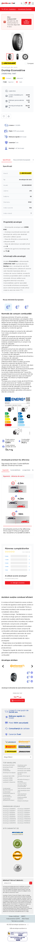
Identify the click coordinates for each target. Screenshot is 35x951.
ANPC (23, 916)
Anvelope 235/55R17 (24, 813)
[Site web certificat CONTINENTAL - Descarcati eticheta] (17, 856)
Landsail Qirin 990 (8, 776)
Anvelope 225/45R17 (9, 810)
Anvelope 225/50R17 (24, 810)
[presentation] (2, 666)
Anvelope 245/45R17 (24, 815)
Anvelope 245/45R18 (9, 821)
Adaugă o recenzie (18, 583)
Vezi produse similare (26, 22)
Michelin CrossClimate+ (22, 782)
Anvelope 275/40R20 (24, 819)
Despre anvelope (23, 801)
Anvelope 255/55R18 (9, 817)
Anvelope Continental (6, 769)
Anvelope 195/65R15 (9, 813)
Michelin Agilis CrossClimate (22, 785)
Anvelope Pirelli (8, 767)
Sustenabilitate (15, 470)
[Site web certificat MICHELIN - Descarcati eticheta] (17, 833)
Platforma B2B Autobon (22, 798)
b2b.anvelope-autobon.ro (18, 928)
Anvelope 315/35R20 (24, 823)
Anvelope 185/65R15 (9, 815)
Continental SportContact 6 (8, 789)
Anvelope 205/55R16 (9, 808)
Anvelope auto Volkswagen (22, 765)
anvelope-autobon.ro (19, 924)
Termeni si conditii (17, 921)
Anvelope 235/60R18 (9, 819)
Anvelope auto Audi (24, 768)
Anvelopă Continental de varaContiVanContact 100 (17, 688)
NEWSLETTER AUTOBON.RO (13, 880)
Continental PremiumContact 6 (9, 792)
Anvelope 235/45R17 (24, 808)
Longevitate (26, 470)
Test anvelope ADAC (24, 788)
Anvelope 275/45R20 (24, 821)
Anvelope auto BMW (24, 770)
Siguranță (5, 470)
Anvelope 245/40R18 (9, 823)
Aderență (18, 78)
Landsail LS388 (8, 780)
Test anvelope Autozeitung (22, 794)
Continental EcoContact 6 (7, 796)
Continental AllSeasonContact (8, 799)
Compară (30, 63)
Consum (7, 78)
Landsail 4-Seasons (9, 782)
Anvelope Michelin (9, 765)
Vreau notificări (14, 916)
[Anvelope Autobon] (8, 3)
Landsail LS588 (7, 778)
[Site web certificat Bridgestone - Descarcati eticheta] (17, 867)
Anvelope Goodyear (9, 772)
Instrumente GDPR (13, 919)
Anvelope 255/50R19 (24, 817)
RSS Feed (25, 919)
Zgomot (8, 82)
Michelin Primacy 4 (23, 779)
